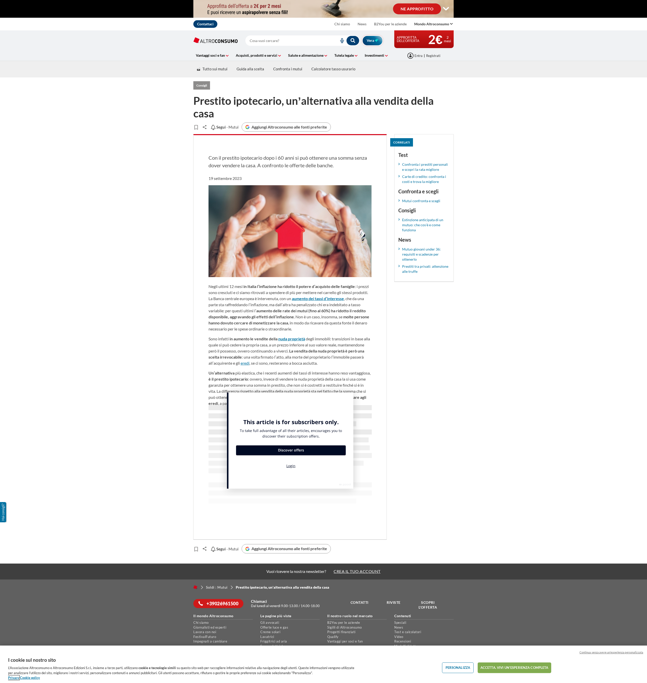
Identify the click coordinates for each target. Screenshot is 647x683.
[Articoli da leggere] (196, 127)
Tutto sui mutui (214, 69)
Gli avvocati (269, 622)
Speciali (400, 622)
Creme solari (270, 632)
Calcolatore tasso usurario (333, 69)
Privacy (13, 678)
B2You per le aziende (390, 24)
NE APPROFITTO (417, 8)
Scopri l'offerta (428, 605)
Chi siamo (342, 24)
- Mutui (227, 127)
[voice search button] (340, 40)
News (362, 24)
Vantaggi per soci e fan (345, 641)
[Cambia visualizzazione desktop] (446, 9)
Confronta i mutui (287, 69)
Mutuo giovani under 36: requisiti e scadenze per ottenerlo (421, 254)
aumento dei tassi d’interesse (318, 298)
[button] (3, 512)
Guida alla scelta (250, 69)
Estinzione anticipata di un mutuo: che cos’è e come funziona (422, 225)
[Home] (195, 587)
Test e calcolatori (407, 632)
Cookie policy (30, 678)
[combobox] (302, 40)
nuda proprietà (291, 338)
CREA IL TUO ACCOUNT (357, 571)
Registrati (433, 56)
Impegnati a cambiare (210, 641)
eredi (245, 363)
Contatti (359, 602)
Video (398, 637)
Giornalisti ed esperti (209, 627)
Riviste (394, 602)
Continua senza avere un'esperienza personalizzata (611, 652)
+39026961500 (222, 603)
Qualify (333, 637)
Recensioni (402, 641)
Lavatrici (267, 637)
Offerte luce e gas (274, 627)
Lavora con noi (204, 632)
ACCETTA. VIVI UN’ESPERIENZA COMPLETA (514, 668)
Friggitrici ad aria (273, 641)
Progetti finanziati (341, 632)
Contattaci (205, 24)
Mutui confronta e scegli (421, 201)
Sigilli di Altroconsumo (344, 627)
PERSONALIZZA (458, 668)
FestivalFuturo (204, 637)
